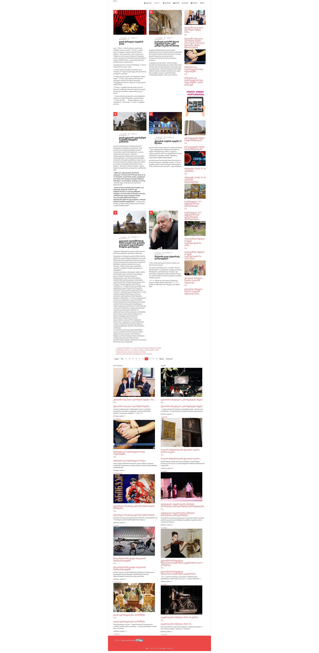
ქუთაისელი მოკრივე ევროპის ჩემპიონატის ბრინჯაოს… (133, 507)
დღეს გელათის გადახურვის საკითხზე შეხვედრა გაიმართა (132, 139)
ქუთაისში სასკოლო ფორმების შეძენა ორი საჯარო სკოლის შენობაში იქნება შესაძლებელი (194, 43)
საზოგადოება (118, 473)
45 (153, 359)
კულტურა (124, 38)
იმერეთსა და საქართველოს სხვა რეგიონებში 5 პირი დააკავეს (193, 81)
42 (143, 359)
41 (139, 359)
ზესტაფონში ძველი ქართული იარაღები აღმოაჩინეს (131, 352)
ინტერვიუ (167, 3)
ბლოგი (194, 3)
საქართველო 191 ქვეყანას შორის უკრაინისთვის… (192, 203)
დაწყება (116, 359)
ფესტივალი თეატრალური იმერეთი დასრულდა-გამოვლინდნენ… (177, 513)
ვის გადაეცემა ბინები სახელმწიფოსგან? (194, 139)
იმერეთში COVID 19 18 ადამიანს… (195, 169)
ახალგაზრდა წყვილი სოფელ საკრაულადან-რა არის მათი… (194, 255)
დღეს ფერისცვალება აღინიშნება (129, 614)
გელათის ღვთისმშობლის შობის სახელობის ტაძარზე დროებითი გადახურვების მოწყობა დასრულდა (132, 243)
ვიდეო (202, 3)
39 (132, 359)
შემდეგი (161, 359)
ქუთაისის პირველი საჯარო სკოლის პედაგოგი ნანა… (193, 291)
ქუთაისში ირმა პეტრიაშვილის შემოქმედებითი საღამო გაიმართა (134, 354)
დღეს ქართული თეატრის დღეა (131, 42)
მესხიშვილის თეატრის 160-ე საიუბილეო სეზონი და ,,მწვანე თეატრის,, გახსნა (138, 350)
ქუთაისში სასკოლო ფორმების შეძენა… (132, 406)
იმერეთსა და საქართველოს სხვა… (130, 460)
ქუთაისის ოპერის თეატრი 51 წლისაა (168, 142)
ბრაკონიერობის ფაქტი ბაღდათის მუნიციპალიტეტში (129, 559)
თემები (156, 3)
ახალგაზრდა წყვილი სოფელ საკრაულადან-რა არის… (194, 242)
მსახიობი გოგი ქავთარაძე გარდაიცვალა (167, 257)
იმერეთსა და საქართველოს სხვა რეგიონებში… (193, 69)
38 (129, 359)
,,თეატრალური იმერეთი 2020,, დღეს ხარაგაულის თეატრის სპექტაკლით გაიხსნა (139, 348)
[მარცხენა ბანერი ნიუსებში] (195, 103)
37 (126, 359)
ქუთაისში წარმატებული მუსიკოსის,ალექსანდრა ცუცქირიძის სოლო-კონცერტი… (182, 562)
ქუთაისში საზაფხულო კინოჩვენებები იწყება (181, 399)
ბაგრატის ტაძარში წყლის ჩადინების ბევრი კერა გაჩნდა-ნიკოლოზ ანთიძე (167, 43)
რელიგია (117, 634)
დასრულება (169, 359)
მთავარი (148, 3)
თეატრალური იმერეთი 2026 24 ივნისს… (180, 617)
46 (156, 359)
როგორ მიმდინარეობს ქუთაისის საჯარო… (181, 458)
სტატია (185, 3)
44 (150, 359)
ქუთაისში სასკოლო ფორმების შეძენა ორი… (193, 29)
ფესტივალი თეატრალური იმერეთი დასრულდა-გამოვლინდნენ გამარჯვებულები (182, 505)
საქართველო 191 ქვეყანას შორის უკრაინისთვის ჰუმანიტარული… (192, 215)
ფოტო (177, 3)
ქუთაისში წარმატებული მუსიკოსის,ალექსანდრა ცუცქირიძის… (179, 572)
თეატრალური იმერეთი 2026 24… (176, 623)
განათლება (118, 419)
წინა (122, 359)
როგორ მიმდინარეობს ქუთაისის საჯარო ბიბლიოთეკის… (180, 450)
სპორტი (117, 525)
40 (136, 359)
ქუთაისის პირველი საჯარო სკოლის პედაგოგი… (193, 280)
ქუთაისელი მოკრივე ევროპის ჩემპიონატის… (134, 514)
